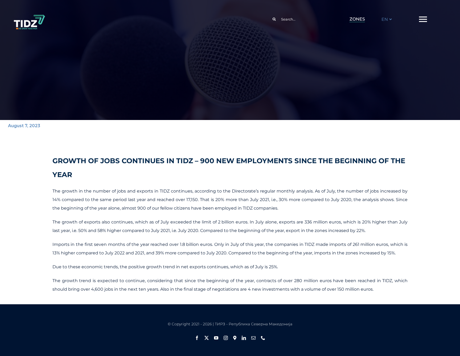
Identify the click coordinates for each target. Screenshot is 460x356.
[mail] (253, 338)
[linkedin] (244, 338)
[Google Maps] (234, 338)
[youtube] (216, 338)
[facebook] (197, 338)
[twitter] (206, 338)
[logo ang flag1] (29, 17)
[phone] (263, 338)
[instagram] (226, 338)
